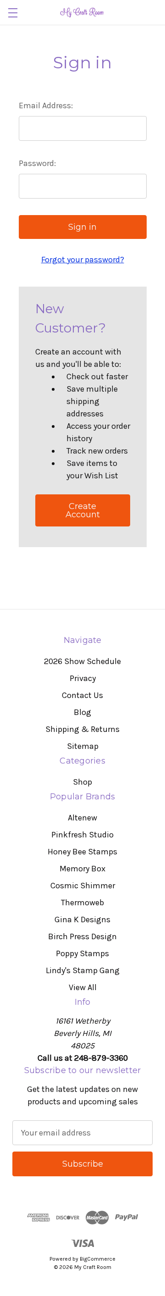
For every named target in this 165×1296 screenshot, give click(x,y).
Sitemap (83, 746)
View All (83, 987)
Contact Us (82, 695)
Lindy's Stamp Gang (83, 970)
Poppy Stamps (82, 953)
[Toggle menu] (12, 12)
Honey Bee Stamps (82, 852)
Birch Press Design (82, 936)
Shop (82, 782)
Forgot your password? (82, 260)
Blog (82, 712)
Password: (37, 163)
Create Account (83, 510)
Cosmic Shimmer (82, 886)
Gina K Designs (82, 919)
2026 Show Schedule (82, 661)
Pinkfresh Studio (82, 835)
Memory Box (82, 869)
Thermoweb (82, 902)
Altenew (82, 818)
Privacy (83, 678)
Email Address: (46, 105)
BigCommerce (98, 1259)
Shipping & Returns (82, 729)
